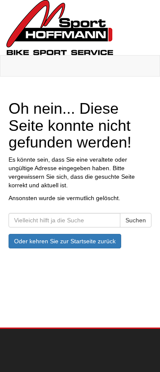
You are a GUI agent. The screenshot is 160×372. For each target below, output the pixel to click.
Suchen (135, 220)
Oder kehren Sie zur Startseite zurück (65, 241)
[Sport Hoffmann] (80, 27)
